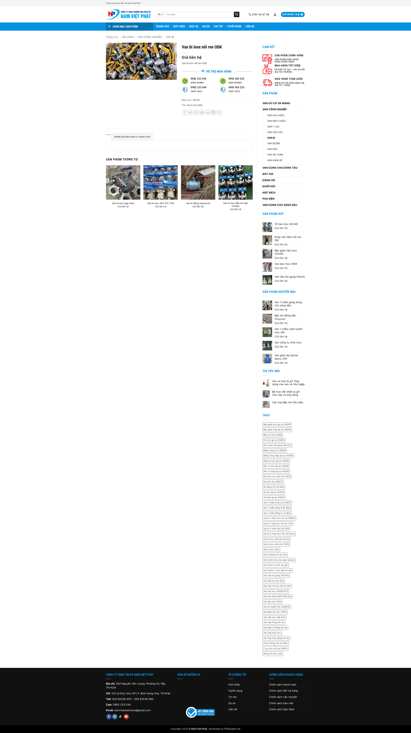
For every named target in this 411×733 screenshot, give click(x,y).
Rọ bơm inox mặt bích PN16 (277, 476)
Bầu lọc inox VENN (272, 435)
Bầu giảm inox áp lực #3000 (277, 424)
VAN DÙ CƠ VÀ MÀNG (276, 103)
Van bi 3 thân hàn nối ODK (276, 528)
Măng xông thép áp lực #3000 (278, 455)
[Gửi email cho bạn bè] (196, 112)
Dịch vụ (193, 26)
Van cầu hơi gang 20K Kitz (276, 575)
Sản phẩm (128, 37)
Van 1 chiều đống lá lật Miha (277, 508)
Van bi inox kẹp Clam (123, 203)
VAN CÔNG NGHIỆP (150, 37)
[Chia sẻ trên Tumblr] (219, 112)
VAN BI (170, 37)
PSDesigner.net (232, 728)
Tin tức (218, 26)
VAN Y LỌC (273, 126)
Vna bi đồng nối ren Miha (275, 643)
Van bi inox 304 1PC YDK (160, 203)
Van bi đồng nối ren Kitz (275, 554)
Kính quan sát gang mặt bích (277, 445)
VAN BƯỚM (273, 143)
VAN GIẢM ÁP (274, 160)
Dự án (206, 26)
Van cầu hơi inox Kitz (273, 581)
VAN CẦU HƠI (274, 132)
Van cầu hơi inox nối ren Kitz (277, 586)
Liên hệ (249, 26)
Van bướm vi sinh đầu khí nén (277, 570)
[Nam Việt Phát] (128, 14)
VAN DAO (272, 149)
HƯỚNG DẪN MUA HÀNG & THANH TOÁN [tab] (132, 137)
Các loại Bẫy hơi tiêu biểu (287, 402)
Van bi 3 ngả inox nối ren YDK (277, 523)
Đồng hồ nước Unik (272, 653)
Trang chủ (162, 26)
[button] (275, 14)
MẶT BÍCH (268, 192)
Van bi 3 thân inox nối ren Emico (279, 534)
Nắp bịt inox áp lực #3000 (276, 461)
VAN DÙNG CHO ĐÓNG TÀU (279, 167)
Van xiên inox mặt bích (274, 617)
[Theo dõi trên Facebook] (109, 716)
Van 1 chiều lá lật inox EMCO (277, 502)
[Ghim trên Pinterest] (202, 112)
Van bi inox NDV (271, 549)
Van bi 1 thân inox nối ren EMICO (279, 518)
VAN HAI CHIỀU (275, 115)
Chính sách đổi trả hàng (283, 690)
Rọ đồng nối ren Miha (273, 487)
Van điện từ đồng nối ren (275, 627)
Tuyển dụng (234, 26)
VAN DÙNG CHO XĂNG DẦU (279, 205)
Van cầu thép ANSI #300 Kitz (277, 596)
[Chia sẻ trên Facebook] (184, 112)
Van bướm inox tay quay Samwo (279, 560)
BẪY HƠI (267, 174)
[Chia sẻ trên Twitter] (190, 112)
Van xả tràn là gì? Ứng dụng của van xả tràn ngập (288, 383)
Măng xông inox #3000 (274, 450)
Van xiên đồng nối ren (273, 622)
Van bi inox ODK (194, 105)
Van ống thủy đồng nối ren (276, 638)
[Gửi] (236, 14)
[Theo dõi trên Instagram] (114, 716)
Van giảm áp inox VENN (275, 612)
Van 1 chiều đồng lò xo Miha (277, 513)
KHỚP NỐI (268, 186)
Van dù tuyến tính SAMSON (276, 607)
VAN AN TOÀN (275, 154)
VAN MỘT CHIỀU (276, 121)
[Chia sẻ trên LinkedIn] (213, 112)
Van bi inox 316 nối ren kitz (276, 539)
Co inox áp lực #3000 (273, 440)
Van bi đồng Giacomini (198, 203)
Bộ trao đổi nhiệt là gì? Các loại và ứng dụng (286, 393)
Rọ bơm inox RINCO (273, 482)
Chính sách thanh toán (282, 684)
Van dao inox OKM (272, 601)
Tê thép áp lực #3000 (273, 497)
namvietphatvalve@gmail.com (132, 710)
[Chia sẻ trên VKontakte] (207, 112)
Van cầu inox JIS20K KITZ (275, 591)
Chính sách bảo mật (281, 703)
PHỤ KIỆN (268, 198)
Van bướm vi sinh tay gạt (275, 565)
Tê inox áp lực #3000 (273, 492)
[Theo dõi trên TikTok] (120, 716)
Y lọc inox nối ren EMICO (275, 648)
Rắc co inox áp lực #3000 (275, 466)
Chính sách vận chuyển (283, 697)
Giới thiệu (179, 26)
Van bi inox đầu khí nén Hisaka (235, 204)
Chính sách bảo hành (281, 709)
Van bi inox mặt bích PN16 (276, 544)
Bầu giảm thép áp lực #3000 (277, 429)
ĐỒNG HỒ (268, 180)
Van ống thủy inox (272, 633)
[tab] (108, 136)
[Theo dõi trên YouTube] (126, 716)
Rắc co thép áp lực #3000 (276, 471)
